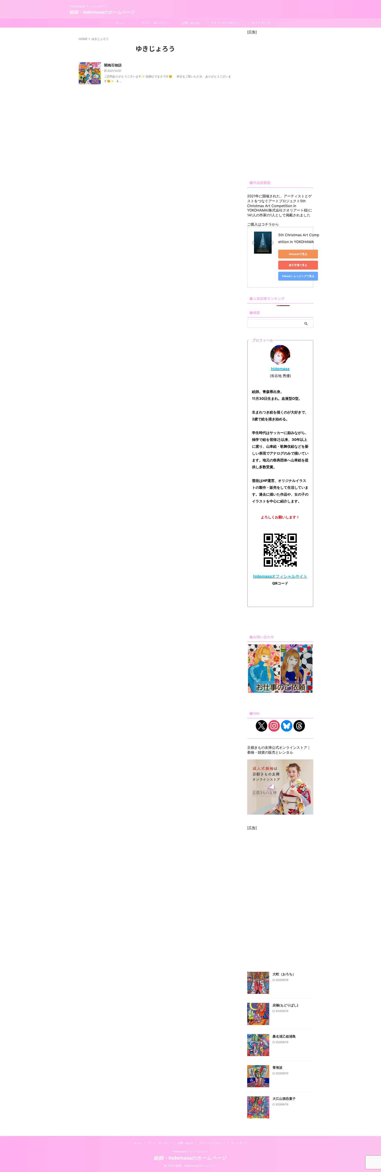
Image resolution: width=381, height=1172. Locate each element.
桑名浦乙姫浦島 (284, 1036)
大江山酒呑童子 (284, 1099)
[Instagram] (274, 725)
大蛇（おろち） (284, 974)
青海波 (277, 1067)
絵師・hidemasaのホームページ (102, 12)
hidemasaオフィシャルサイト (190, 1151)
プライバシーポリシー (225, 23)
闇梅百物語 (113, 65)
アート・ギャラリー (155, 23)
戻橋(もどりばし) (285, 1005)
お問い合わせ (190, 23)
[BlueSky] (286, 725)
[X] (261, 725)
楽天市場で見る (298, 265)
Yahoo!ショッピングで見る (298, 276)
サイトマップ (261, 23)
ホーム (120, 23)
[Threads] (299, 725)
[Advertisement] (280, 105)
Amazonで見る (298, 254)
